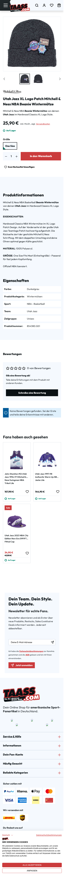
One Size (10, 145)
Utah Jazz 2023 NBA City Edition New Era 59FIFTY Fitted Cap (16, 538)
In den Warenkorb (41, 156)
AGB (27, 655)
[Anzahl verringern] (6, 156)
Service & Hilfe (12, 736)
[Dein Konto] (44, 5)
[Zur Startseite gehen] (20, 8)
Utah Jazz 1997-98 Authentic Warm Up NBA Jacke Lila (46, 477)
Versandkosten (43, 124)
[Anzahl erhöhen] (17, 156)
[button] (7, 835)
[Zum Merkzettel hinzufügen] (27, 492)
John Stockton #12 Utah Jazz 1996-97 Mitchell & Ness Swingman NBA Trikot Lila (16, 479)
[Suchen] (36, 5)
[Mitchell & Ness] (12, 91)
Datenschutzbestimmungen (49, 835)
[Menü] (5, 5)
